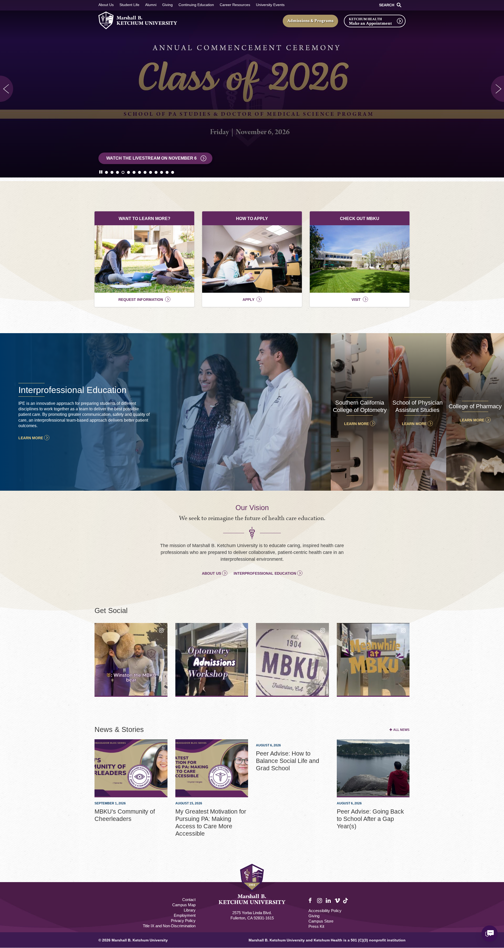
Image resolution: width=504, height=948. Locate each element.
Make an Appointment (370, 23)
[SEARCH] (399, 5)
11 (161, 172)
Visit (356, 299)
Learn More (30, 438)
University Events (270, 5)
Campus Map (184, 905)
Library (190, 910)
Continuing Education (196, 5)
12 (167, 172)
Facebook (311, 901)
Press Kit (316, 926)
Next (497, 89)
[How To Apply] (252, 259)
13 (172, 172)
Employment (185, 915)
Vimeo (337, 901)
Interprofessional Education (265, 573)
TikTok (346, 903)
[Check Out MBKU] (360, 259)
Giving (167, 5)
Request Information (140, 299)
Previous (6, 89)
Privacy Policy (183, 920)
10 (156, 172)
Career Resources (235, 5)
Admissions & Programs (310, 21)
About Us (106, 5)
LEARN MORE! (121, 158)
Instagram (320, 901)
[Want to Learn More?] (144, 259)
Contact (189, 899)
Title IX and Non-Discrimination (169, 926)
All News (401, 730)
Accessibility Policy (325, 910)
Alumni (150, 5)
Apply (248, 299)
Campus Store (320, 921)
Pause (101, 171)
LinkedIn (329, 901)
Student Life (129, 5)
